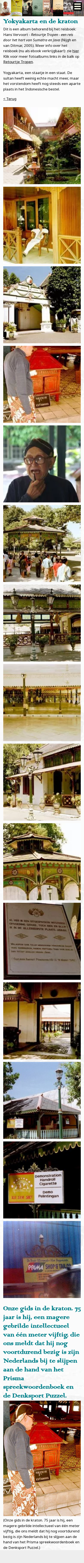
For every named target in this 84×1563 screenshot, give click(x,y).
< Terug (9, 98)
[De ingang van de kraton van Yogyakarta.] (42, 304)
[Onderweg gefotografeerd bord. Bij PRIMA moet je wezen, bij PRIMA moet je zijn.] (42, 1259)
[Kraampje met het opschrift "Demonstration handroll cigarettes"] (42, 1100)
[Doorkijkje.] (42, 1020)
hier (75, 50)
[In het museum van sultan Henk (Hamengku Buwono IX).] (42, 941)
